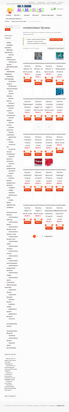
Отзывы (59, 15)
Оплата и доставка (47, 15)
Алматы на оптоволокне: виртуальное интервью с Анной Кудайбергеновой (10, 376)
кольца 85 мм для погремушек (11, 151)
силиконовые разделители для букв (12, 268)
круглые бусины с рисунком (10, 159)
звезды (11, 142)
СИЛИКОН (10, 207)
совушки (12, 192)
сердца (11, 190)
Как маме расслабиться (13, 18)
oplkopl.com (60, 405)
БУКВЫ (9, 42)
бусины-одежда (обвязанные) (11, 57)
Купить (27, 80)
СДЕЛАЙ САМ (11, 205)
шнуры (11, 200)
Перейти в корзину (56, 39)
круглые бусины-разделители (11, 166)
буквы (11, 91)
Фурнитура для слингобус (19, 21)
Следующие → (49, 236)
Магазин (17, 15)
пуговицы (12, 335)
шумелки (12, 343)
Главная (8, 15)
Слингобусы (11, 282)
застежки (12, 319)
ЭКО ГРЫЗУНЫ (11, 348)
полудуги (12, 187)
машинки (12, 171)
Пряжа (9, 202)
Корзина (27, 15)
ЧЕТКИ (9, 345)
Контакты (35, 15)
